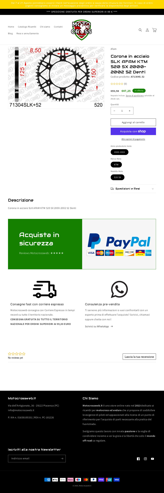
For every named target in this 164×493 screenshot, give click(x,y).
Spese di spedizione (135, 95)
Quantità (115, 104)
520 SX (117, 177)
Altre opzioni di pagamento (133, 139)
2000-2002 (119, 152)
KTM (116, 164)
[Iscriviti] (62, 458)
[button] (140, 30)
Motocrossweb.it (85, 486)
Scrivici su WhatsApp (97, 326)
